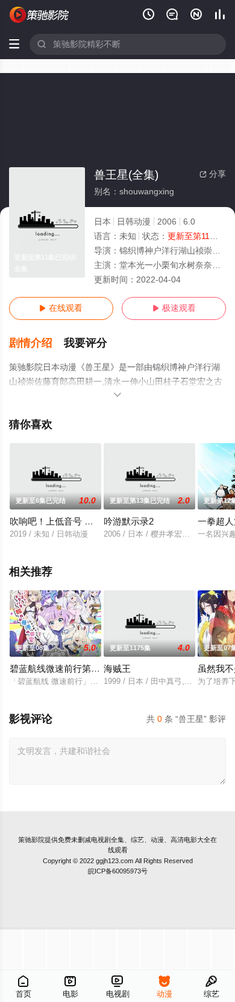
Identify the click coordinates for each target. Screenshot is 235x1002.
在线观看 (61, 308)
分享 (212, 174)
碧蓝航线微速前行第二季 (59, 669)
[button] (36, 343)
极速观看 (174, 308)
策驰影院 (31, 839)
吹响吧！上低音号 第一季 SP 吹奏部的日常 (96, 521)
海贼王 (117, 669)
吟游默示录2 (129, 521)
